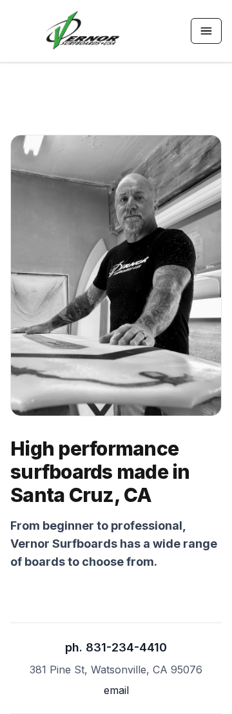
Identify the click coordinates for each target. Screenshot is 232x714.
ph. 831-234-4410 (116, 647)
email (116, 690)
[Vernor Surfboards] (82, 31)
